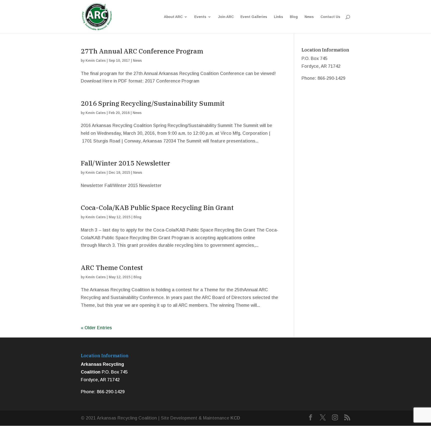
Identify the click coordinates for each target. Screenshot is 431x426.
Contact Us (330, 17)
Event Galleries (253, 17)
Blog (294, 17)
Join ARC (226, 17)
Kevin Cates (96, 60)
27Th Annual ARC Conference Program (142, 51)
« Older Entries (96, 327)
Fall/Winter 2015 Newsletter (125, 163)
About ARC (173, 17)
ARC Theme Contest (112, 267)
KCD (235, 418)
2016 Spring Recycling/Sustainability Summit (152, 103)
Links (278, 17)
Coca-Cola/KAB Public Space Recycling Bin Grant (157, 207)
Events (200, 17)
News (309, 17)
